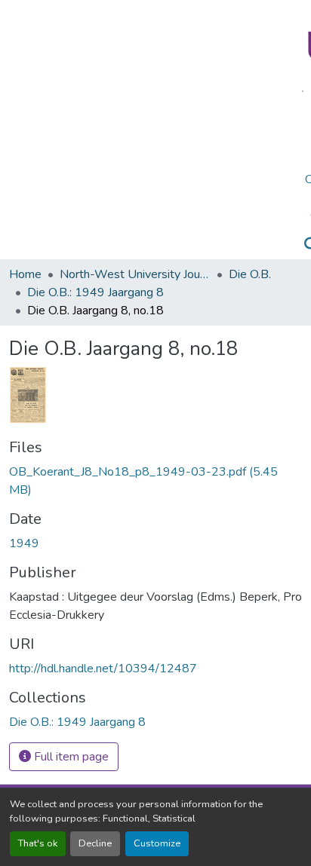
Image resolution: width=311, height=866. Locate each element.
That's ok (37, 843)
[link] (155, 481)
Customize (157, 843)
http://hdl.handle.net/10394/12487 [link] (103, 668)
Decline (95, 843)
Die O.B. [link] (250, 274)
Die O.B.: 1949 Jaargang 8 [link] (95, 292)
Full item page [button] (70, 756)
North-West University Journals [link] (135, 274)
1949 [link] (24, 543)
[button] (77, 722)
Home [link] (25, 274)
